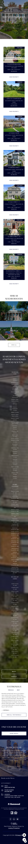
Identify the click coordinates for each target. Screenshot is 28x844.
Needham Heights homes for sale (15, 520)
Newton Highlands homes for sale (15, 497)
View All (14, 345)
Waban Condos (15, 412)
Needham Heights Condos (14, 427)
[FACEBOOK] (10, 819)
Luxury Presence (14, 828)
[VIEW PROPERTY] (14, 75)
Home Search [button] (14, 733)
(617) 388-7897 (8, 791)
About (14, 671)
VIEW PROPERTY (14, 77)
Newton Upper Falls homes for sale (15, 506)
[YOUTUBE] (17, 819)
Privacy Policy (20, 835)
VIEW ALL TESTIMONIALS (14, 714)
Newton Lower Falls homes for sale (15, 515)
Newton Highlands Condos (14, 408)
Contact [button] (14, 676)
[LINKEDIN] (14, 819)
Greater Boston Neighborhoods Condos (15, 440)
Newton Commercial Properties (15, 388)
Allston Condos (15, 466)
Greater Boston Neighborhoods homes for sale (15, 533)
